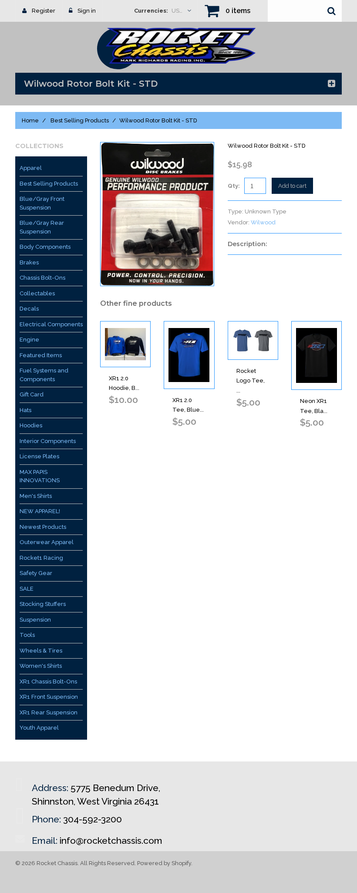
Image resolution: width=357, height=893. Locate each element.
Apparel (31, 168)
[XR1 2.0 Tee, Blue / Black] (189, 355)
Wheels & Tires (41, 650)
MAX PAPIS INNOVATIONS (40, 476)
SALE (27, 588)
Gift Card (32, 394)
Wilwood (263, 222)
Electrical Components (51, 324)
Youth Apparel (39, 727)
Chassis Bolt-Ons (42, 277)
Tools (27, 635)
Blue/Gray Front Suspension (42, 203)
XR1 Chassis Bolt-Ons (48, 681)
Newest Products (43, 527)
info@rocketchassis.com (111, 840)
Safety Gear (36, 573)
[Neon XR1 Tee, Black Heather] (316, 355)
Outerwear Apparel (47, 542)
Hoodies (31, 425)
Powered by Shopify (164, 863)
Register (43, 10)
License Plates (39, 456)
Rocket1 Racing (41, 558)
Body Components (45, 247)
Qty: (234, 186)
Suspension (35, 619)
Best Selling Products (80, 120)
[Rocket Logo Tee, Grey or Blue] (253, 340)
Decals (29, 308)
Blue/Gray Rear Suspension (42, 227)
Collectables (37, 293)
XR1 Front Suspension (49, 696)
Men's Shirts (36, 496)
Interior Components (48, 441)
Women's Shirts (41, 666)
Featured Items (41, 355)
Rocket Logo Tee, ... (250, 381)
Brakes (29, 262)
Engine (29, 339)
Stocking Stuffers (43, 604)
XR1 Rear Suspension (48, 712)
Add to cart (292, 186)
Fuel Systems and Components (44, 374)
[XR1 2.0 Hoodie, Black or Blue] (125, 344)
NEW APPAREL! (40, 511)
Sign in (86, 10)
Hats (25, 410)
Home (30, 120)
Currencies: (151, 10)
